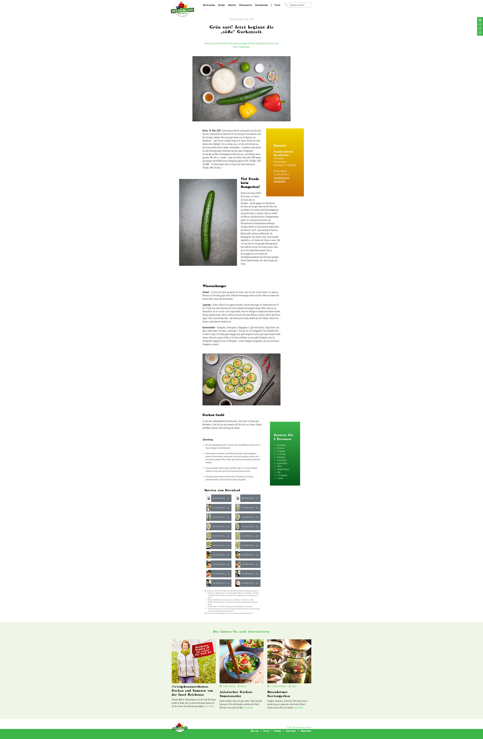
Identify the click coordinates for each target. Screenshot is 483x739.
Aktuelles (232, 5)
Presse (277, 5)
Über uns (254, 730)
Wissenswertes (245, 5)
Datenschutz (306, 730)
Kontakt (277, 730)
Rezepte (221, 5)
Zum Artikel (209, 706)
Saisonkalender (261, 5)
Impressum (291, 730)
